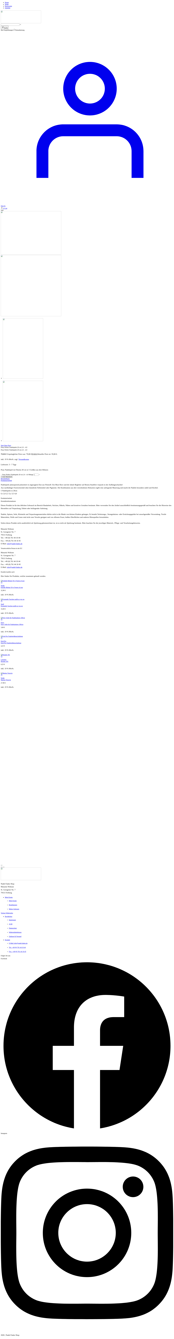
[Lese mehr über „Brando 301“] (1, 657)
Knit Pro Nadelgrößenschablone (11, 643)
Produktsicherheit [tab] (6, 480)
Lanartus (3, 659)
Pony (9, 445)
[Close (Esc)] (1, 865)
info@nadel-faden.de (14, 544)
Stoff (2, 604)
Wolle (3, 586)
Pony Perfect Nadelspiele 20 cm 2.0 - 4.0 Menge (17, 474)
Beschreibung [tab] (5, 479)
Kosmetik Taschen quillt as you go (12, 606)
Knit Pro (3, 641)
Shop (5, 445)
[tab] (87, 479)
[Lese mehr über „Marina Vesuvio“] (1, 675)
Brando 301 (4, 661)
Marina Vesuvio (6, 680)
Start (2, 445)
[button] (4, 208)
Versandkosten (23, 459)
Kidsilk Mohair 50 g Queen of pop (12, 587)
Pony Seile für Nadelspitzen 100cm (12, 624)
